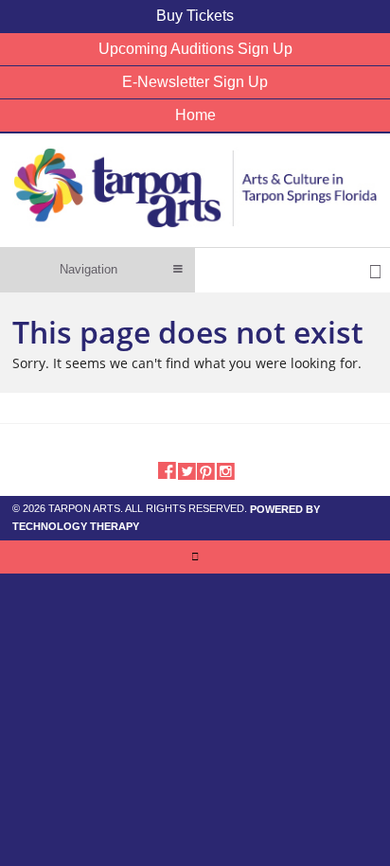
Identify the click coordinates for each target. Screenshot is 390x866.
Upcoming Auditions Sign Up (195, 49)
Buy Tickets (195, 16)
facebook (166, 469)
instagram (226, 469)
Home (195, 115)
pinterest (206, 469)
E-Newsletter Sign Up (195, 82)
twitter (186, 469)
